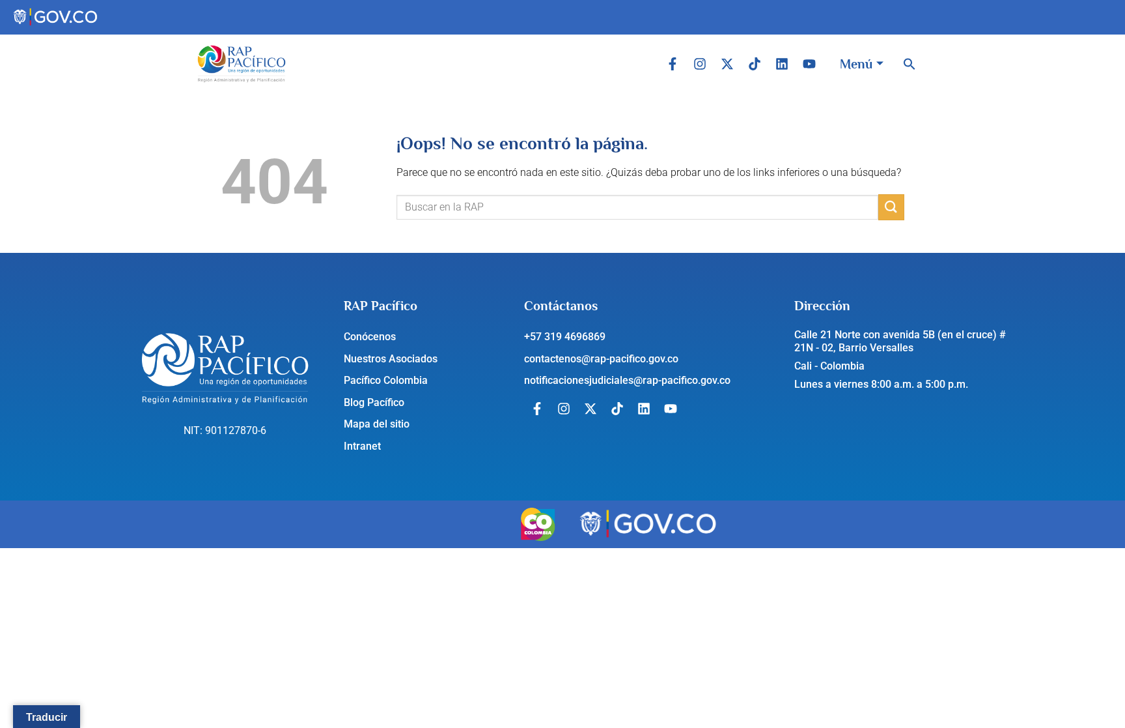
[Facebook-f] (673, 64)
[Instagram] (700, 64)
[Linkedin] (782, 64)
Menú (856, 64)
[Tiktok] (755, 64)
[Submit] (891, 207)
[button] (909, 64)
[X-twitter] (727, 64)
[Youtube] (809, 64)
